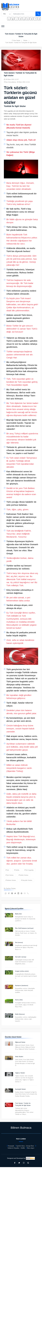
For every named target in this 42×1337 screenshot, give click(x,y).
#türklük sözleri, (24, 875)
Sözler (25, 40)
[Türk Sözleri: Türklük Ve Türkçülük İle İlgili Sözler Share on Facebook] (9, 893)
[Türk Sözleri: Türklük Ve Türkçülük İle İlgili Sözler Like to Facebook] (12, 893)
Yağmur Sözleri (20, 1073)
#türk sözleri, (10, 875)
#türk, (7, 870)
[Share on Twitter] (15, 893)
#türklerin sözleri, (11, 880)
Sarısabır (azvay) (20, 957)
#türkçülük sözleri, (26, 880)
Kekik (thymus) (20, 1014)
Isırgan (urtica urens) (22, 971)
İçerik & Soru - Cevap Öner (25, 1146)
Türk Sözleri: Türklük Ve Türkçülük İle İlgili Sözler (20, 74)
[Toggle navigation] (2, 26)
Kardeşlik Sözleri (20, 1089)
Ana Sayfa (16, 40)
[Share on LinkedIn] (18, 893)
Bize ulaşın (30, 1148)
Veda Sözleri (19, 1056)
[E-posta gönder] (24, 893)
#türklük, (17, 870)
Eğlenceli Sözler (20, 1042)
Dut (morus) (19, 942)
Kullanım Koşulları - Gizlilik (16, 1148)
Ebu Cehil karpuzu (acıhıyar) (24, 928)
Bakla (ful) (18, 914)
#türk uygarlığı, (29, 870)
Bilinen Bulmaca (21, 1127)
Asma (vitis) (19, 1000)
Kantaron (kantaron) (21, 985)
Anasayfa (11, 1146)
